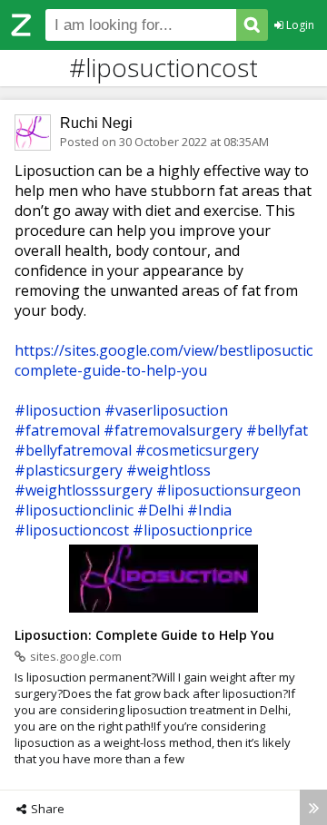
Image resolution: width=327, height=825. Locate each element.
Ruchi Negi (96, 123)
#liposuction (58, 410)
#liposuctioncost (72, 530)
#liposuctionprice (193, 530)
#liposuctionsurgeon (228, 490)
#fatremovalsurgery (173, 430)
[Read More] (313, 807)
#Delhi (160, 510)
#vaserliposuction (166, 410)
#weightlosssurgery (84, 490)
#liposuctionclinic (74, 510)
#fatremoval (57, 430)
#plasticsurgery (69, 470)
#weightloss (168, 470)
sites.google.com (76, 656)
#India (209, 510)
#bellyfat (277, 430)
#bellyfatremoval (73, 450)
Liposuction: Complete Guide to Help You (144, 634)
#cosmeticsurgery (197, 450)
